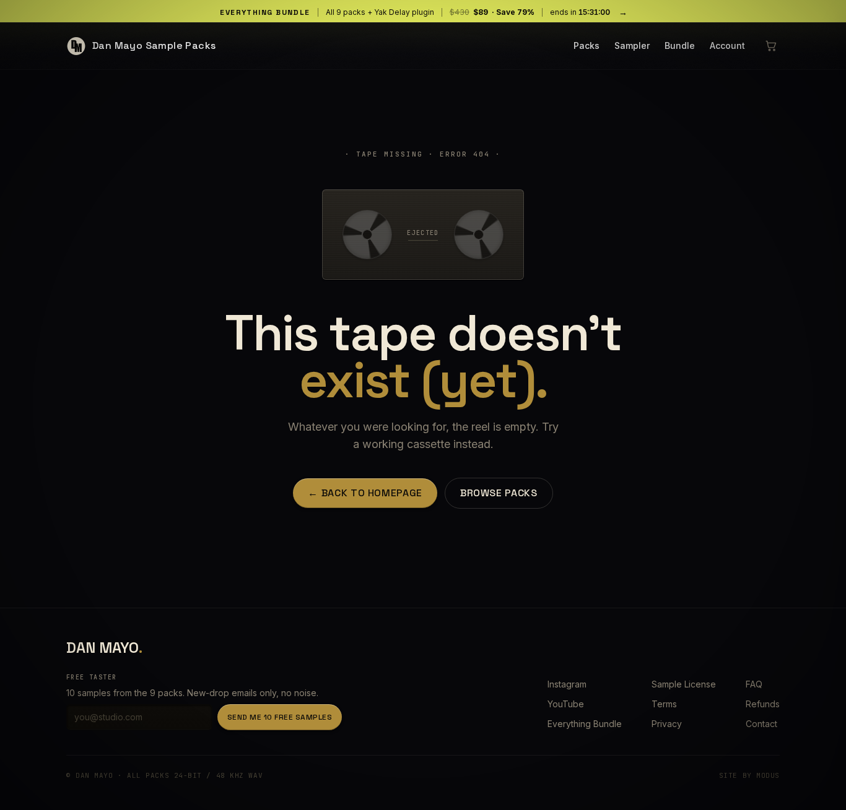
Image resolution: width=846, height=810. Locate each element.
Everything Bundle (584, 723)
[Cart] (771, 46)
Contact (761, 723)
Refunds (763, 704)
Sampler (632, 45)
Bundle (680, 45)
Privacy (667, 723)
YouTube (565, 704)
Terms (664, 704)
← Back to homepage (365, 492)
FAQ (754, 684)
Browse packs (499, 492)
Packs (586, 45)
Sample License (684, 684)
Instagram (567, 684)
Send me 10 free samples (279, 717)
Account (727, 45)
